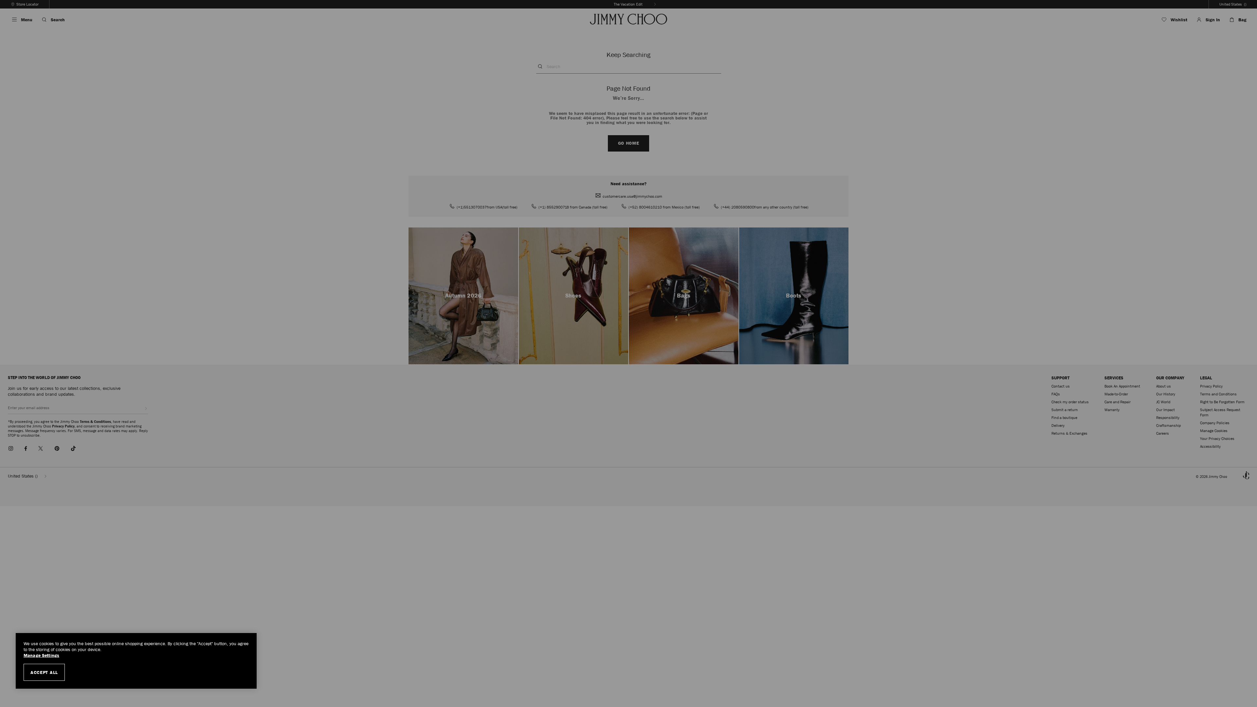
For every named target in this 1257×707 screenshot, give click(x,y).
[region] (136, 661)
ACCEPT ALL (44, 672)
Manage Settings (41, 655)
